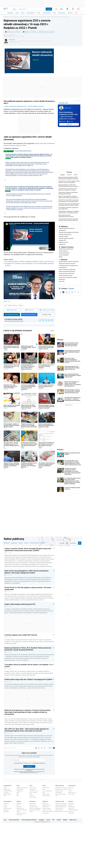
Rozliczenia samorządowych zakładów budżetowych (68, 278)
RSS (53, 819)
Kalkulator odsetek (46, 808)
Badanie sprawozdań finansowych (67, 271)
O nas (5, 819)
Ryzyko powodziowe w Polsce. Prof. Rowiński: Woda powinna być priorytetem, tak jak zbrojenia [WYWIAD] (68, 185)
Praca (31, 794)
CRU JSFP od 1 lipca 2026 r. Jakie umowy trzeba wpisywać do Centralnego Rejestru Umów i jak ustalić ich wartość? (69, 200)
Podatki (5, 787)
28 (72, 292)
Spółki (43, 789)
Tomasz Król (12, 39)
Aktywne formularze (67, 247)
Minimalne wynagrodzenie (60, 805)
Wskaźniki (64, 260)
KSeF (76, 12)
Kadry (17, 12)
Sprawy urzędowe (33, 792)
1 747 (50, 748)
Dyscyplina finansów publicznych (67, 273)
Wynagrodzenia (20, 789)
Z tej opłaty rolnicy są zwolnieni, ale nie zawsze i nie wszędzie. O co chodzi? (68, 189)
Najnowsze (69, 174)
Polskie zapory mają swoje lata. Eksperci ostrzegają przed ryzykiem (68, 193)
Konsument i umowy (34, 790)
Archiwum (70, 805)
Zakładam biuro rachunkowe (61, 787)
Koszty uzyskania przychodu (65, 275)
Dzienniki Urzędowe (34, 806)
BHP (17, 794)
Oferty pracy (71, 813)
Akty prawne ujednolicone (35, 809)
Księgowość (10, 12)
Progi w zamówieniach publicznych (67, 269)
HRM (18, 795)
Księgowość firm (7, 785)
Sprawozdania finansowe (60, 794)
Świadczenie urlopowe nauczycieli (67, 263)
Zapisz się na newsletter (48, 310)
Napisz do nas (30, 310)
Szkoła (18, 805)
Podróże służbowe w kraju (60, 803)
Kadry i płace (6, 809)
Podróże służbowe (59, 808)
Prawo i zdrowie (33, 797)
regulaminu (29, 763)
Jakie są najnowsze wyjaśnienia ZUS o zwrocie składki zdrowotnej (24, 106)
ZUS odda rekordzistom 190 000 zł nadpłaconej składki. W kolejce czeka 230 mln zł (29, 261)
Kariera (48, 819)
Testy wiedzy (19, 814)
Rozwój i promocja (34, 542)
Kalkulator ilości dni (63, 242)
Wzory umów (71, 808)
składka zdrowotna (12, 305)
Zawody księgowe (7, 794)
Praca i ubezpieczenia (47, 790)
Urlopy (18, 792)
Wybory (60, 256)
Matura (18, 811)
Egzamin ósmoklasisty (21, 813)
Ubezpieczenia (20, 790)
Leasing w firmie (45, 794)
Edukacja (70, 12)
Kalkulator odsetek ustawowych (66, 238)
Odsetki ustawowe (59, 809)
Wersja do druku (13, 310)
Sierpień (71, 288)
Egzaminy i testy (20, 808)
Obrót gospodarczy (8, 790)
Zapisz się (69, 124)
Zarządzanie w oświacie (22, 809)
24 (60, 292)
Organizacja (14, 542)
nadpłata (21, 305)
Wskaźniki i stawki (59, 801)
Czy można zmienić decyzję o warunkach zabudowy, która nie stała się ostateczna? (68, 219)
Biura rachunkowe (59, 785)
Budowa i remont (72, 792)
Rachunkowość (7, 789)
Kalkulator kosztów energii (65, 234)
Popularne (62, 174)
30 (77, 292)
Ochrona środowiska (64, 254)
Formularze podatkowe (73, 809)
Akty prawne (32, 801)
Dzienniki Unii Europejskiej (35, 808)
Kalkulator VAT (45, 806)
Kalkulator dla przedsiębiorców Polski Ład (69, 232)
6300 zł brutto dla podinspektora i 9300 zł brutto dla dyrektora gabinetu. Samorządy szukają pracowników (68, 178)
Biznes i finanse (45, 787)
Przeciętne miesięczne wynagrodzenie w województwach (68, 266)
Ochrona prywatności (14, 819)
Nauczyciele (19, 806)
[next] (54, 748)
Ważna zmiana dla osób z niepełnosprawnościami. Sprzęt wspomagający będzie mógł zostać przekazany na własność (67, 216)
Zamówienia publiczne (64, 252)
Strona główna (7, 16)
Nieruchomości (61, 12)
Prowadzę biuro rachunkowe (61, 789)
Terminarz (64, 288)
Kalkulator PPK (62, 240)
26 (66, 292)
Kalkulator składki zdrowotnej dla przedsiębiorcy (66, 229)
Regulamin (41, 819)
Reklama (65, 819)
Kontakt (59, 819)
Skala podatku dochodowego (61, 811)
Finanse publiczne (63, 250)
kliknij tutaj (36, 772)
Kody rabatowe (71, 806)
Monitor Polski (32, 805)
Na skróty (70, 801)
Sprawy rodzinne (33, 787)
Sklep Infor (32, 795)
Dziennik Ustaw (33, 803)
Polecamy (60, 449)
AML (56, 795)
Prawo (38, 12)
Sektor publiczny (31, 12)
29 (75, 292)
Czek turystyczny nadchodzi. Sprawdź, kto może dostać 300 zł (68, 208)
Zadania (26, 542)
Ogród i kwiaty (71, 794)
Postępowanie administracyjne (66, 249)
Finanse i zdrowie (46, 795)
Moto (54, 12)
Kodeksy (31, 811)
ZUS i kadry (6, 792)
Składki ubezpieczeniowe (60, 806)
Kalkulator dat (62, 244)
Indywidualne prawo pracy (22, 787)
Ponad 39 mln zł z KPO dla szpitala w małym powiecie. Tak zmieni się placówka (69, 182)
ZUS (5, 305)
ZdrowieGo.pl (71, 803)
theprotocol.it (71, 811)
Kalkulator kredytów (63, 236)
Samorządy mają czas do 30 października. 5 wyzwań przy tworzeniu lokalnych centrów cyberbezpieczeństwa (69, 204)
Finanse (21, 542)
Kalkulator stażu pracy (47, 809)
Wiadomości (21, 16)
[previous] (36, 748)
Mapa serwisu (73, 819)
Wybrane (76, 174)
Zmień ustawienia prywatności (29, 819)
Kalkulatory (64, 226)
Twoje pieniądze (47, 12)
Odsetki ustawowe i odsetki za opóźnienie (69, 261)
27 (69, 292)
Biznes (22, 12)
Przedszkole (19, 803)
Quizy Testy (61, 281)
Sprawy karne (32, 789)
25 (63, 292)
